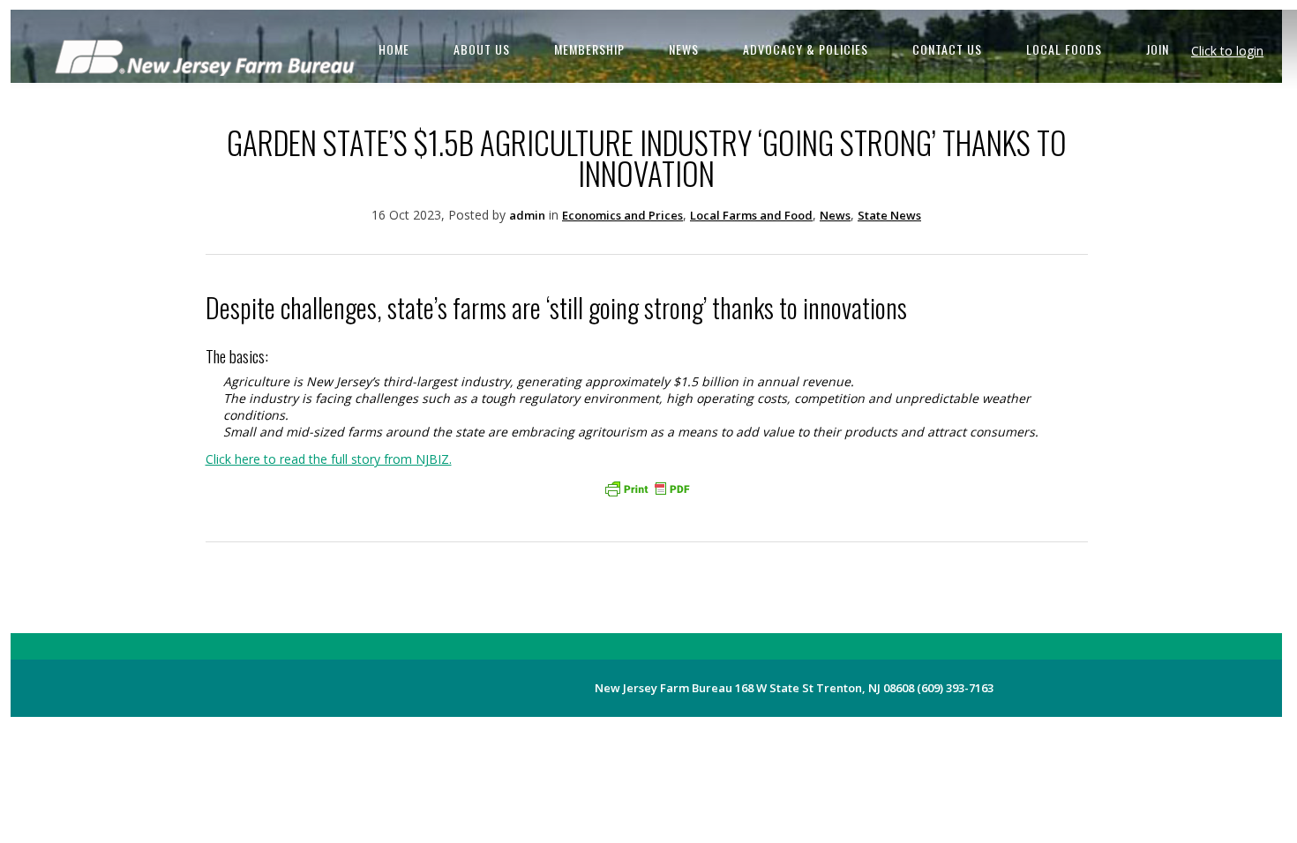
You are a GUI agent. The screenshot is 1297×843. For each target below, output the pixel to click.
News (835, 215)
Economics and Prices (622, 215)
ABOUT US (482, 49)
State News (889, 215)
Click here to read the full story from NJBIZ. (329, 459)
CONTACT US (947, 49)
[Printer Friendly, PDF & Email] (646, 488)
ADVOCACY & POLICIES (805, 49)
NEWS (684, 49)
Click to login (1227, 50)
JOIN (1157, 49)
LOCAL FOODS (1064, 49)
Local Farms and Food (751, 215)
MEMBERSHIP (589, 49)
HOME (394, 49)
